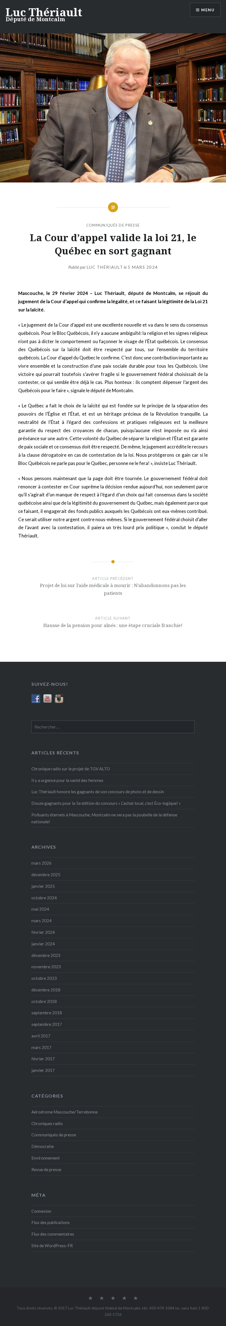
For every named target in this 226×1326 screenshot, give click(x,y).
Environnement (45, 1157)
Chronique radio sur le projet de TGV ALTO (70, 768)
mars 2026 (41, 862)
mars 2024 (41, 920)
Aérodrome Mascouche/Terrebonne (64, 1111)
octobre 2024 (44, 897)
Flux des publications (50, 1222)
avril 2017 (40, 1035)
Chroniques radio (47, 1123)
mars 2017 (41, 1047)
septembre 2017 (46, 1024)
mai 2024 (40, 909)
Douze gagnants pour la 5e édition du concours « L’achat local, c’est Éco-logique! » (106, 803)
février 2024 (43, 932)
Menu (207, 9)
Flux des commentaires (52, 1233)
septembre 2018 (46, 1012)
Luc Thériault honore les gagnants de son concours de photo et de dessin (97, 791)
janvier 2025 (43, 886)
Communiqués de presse (113, 225)
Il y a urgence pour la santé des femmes (67, 780)
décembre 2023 (45, 955)
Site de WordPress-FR (52, 1245)
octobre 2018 (44, 1001)
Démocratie (42, 1146)
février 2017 (43, 1058)
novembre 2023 (46, 966)
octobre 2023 (44, 978)
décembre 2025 (45, 874)
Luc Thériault (44, 12)
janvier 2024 (43, 943)
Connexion (41, 1211)
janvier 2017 (43, 1070)
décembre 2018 (45, 989)
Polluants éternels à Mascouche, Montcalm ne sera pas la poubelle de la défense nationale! (104, 818)
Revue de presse (46, 1169)
